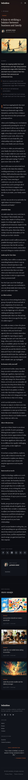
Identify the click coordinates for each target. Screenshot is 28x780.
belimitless (5, 705)
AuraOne (3, 739)
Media (2, 728)
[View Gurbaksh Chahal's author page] (3, 31)
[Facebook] (10, 715)
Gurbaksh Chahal (10, 30)
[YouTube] (13, 715)
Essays (3, 726)
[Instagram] (7, 715)
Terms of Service (18, 774)
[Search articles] (21, 3)
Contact (3, 731)
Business (4, 15)
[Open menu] (25, 3)
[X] (2, 715)
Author (3, 723)
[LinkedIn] (5, 715)
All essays (4, 11)
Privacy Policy (8, 774)
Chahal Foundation (6, 742)
